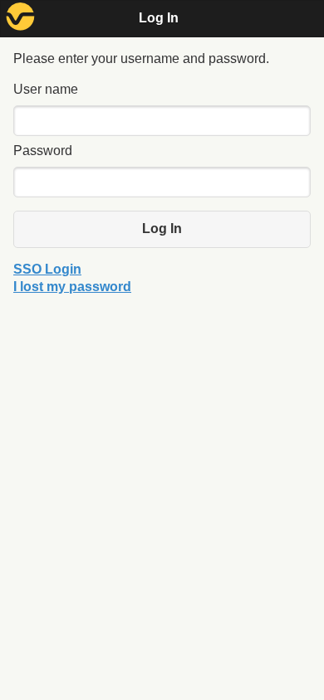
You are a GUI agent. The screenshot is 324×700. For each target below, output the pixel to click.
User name (45, 89)
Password (42, 150)
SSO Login (47, 269)
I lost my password (72, 287)
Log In (162, 228)
